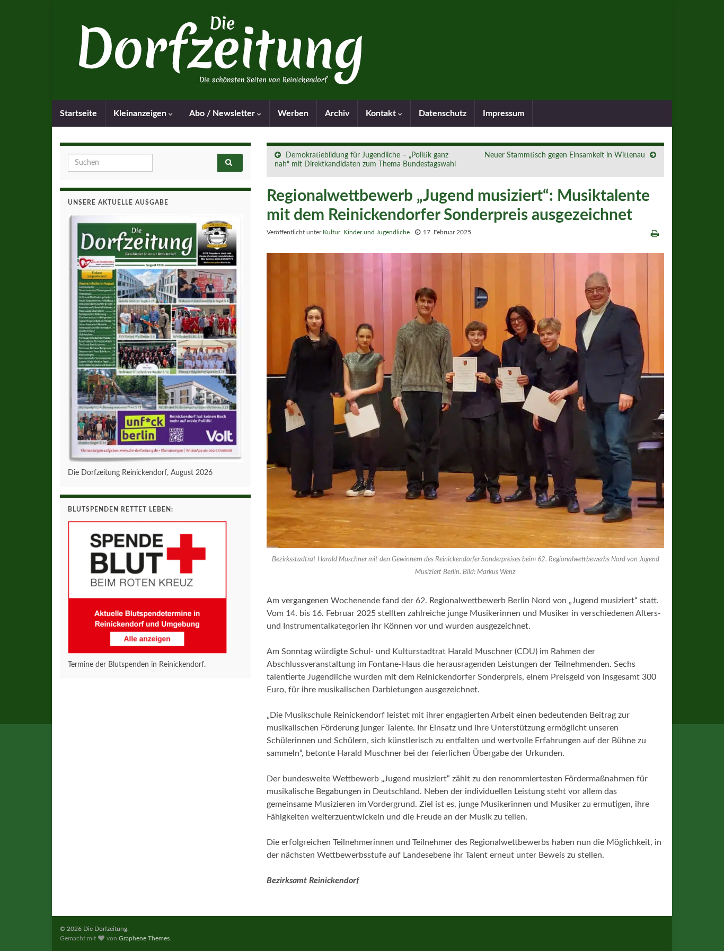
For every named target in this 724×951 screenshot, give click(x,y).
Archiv (337, 113)
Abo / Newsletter (223, 113)
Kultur (331, 232)
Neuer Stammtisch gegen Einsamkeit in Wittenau (564, 155)
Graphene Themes (144, 938)
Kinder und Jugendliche (376, 232)
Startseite (78, 113)
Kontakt (382, 113)
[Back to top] (700, 927)
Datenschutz (442, 113)
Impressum (503, 113)
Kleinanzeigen (141, 113)
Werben (293, 113)
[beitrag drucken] (655, 234)
